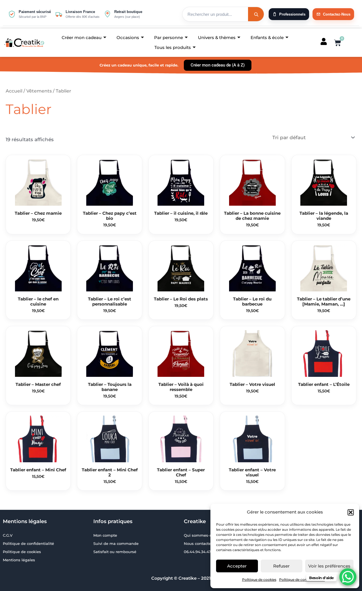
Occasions (128, 37)
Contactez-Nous (336, 14)
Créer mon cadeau (82, 37)
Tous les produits (172, 47)
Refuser (281, 566)
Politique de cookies (259, 579)
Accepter (237, 566)
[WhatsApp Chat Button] (347, 576)
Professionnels (292, 14)
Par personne (168, 37)
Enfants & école (267, 37)
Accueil (14, 91)
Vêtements (39, 91)
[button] (351, 512)
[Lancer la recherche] (256, 14)
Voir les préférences (329, 566)
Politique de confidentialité (302, 579)
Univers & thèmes (217, 37)
